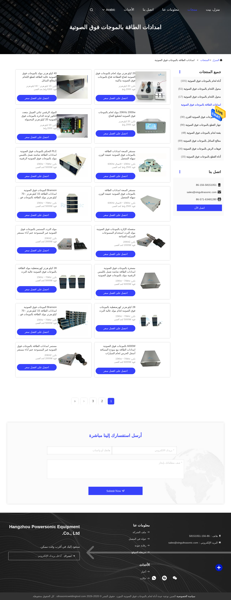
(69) (199, 140)
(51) (199, 88)
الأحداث (129, 9)
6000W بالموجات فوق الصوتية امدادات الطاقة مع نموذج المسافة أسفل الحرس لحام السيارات (117, 350)
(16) (199, 148)
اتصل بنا (148, 9)
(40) (201, 106)
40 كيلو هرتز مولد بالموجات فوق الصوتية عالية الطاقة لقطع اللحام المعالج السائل (39, 77)
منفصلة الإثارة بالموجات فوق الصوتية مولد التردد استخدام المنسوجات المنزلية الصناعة (116, 233)
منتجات (192, 9)
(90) (200, 124)
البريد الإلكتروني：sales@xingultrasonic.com (193, 542)
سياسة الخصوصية (185, 596)
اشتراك (68, 556)
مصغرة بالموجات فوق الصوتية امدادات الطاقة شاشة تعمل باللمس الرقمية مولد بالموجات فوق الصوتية (116, 272)
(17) (199, 96)
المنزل (215, 60)
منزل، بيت (213, 9)
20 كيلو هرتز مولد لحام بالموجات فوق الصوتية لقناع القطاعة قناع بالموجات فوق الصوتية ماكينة (115, 77)
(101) (201, 80)
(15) (201, 156)
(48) (201, 132)
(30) (200, 116)
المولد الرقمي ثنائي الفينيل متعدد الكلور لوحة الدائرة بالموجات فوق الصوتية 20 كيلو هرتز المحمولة (39, 116)
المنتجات (204, 60)
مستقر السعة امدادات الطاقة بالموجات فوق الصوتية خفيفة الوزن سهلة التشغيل (117, 155)
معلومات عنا (170, 9)
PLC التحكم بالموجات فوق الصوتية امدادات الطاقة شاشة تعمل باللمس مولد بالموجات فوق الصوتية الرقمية (38, 155)
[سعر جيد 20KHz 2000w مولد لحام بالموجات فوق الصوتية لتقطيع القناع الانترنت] (150, 125)
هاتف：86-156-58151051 (203, 536)
